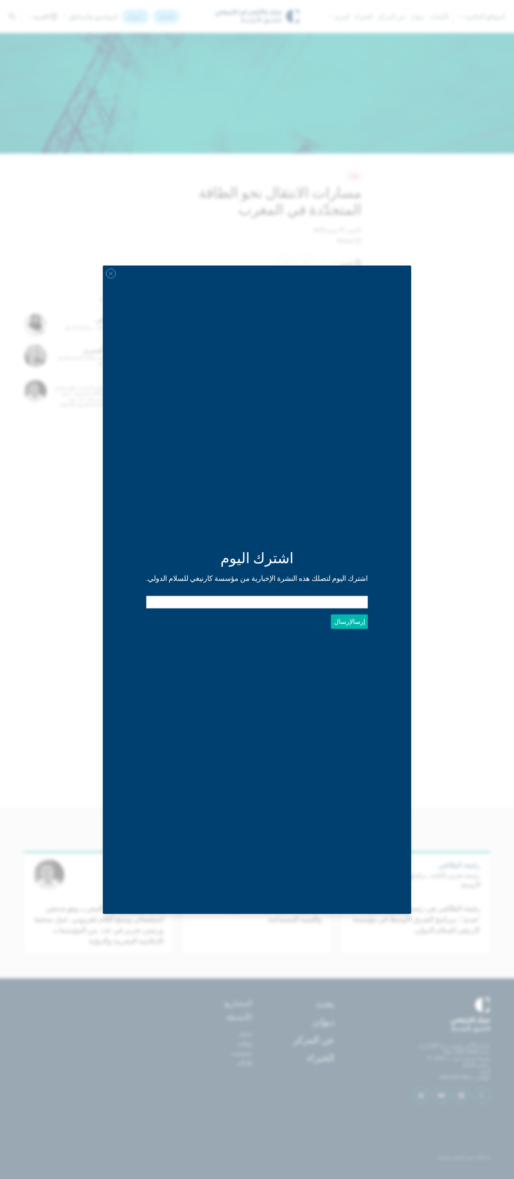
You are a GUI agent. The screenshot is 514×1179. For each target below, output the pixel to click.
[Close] (111, 273)
